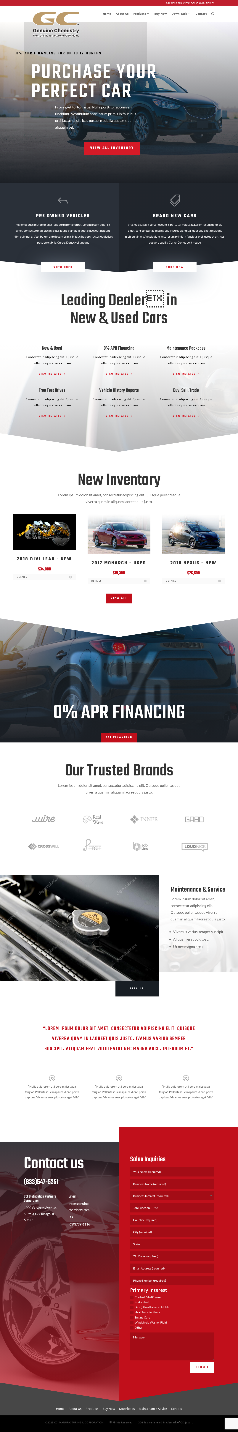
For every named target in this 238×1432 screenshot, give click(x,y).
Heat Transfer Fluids (147, 1312)
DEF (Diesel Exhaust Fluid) (152, 1307)
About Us (122, 13)
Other (138, 1327)
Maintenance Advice (153, 1409)
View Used (63, 267)
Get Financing (119, 737)
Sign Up (137, 989)
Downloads (179, 13)
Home (107, 13)
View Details (50, 374)
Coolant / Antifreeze (148, 1297)
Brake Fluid (142, 1302)
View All (119, 598)
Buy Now (160, 13)
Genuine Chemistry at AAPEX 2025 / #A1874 (190, 3)
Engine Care (142, 1317)
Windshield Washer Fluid (151, 1322)
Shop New (175, 267)
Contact (201, 13)
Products (139, 13)
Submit (202, 1367)
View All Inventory (112, 148)
